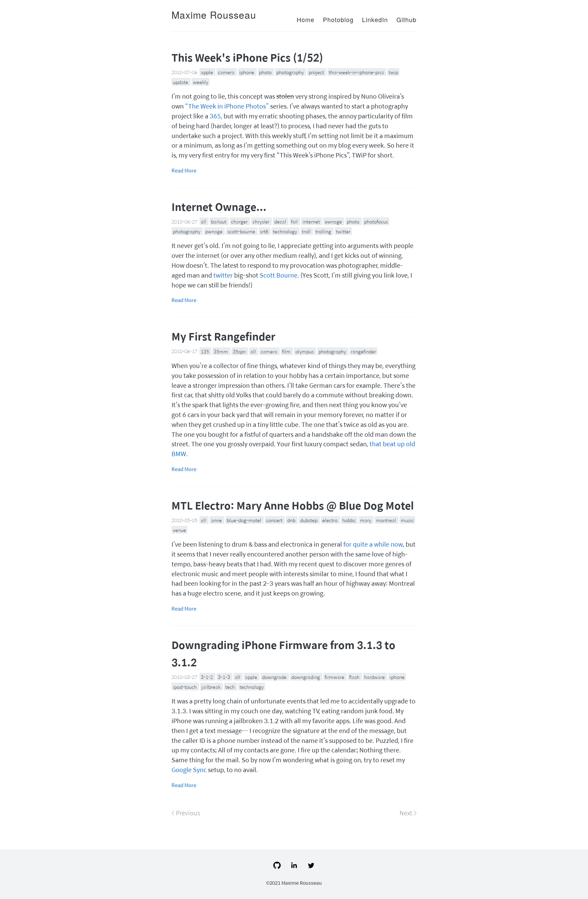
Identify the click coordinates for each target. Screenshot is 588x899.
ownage (334, 221)
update (181, 82)
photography (290, 72)
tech (230, 686)
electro (330, 520)
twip (393, 72)
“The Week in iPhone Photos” (227, 106)
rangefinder (363, 351)
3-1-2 (207, 677)
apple (207, 72)
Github (406, 19)
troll (307, 231)
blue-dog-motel (244, 520)
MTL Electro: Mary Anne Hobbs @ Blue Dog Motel (293, 505)
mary (366, 520)
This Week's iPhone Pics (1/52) (247, 57)
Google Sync (189, 769)
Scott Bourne (278, 275)
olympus (305, 351)
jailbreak (211, 686)
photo (266, 72)
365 (215, 115)
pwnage (214, 231)
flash (354, 677)
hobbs (349, 520)
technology (285, 231)
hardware (375, 677)
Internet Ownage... (219, 206)
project (317, 72)
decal (280, 221)
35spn (240, 351)
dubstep (309, 520)
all (204, 221)
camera (226, 72)
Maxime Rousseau (214, 14)
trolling (323, 231)
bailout (219, 221)
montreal (386, 520)
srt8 (264, 231)
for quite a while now (373, 544)
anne (217, 520)
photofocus (376, 221)
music (407, 520)
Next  (407, 812)
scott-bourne (241, 231)
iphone (247, 72)
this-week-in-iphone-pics (357, 72)
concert (274, 520)
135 (205, 351)
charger (240, 221)
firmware (335, 677)
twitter (343, 231)
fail (295, 221)
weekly (200, 82)
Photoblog (338, 19)
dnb (291, 520)
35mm (221, 351)
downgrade (275, 677)
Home (305, 19)
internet (312, 221)
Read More (184, 170)
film (287, 351)
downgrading (306, 677)
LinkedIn (375, 19)
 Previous (186, 812)
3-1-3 (224, 677)
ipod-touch (185, 686)
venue (179, 530)
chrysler (261, 221)
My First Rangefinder (223, 336)
